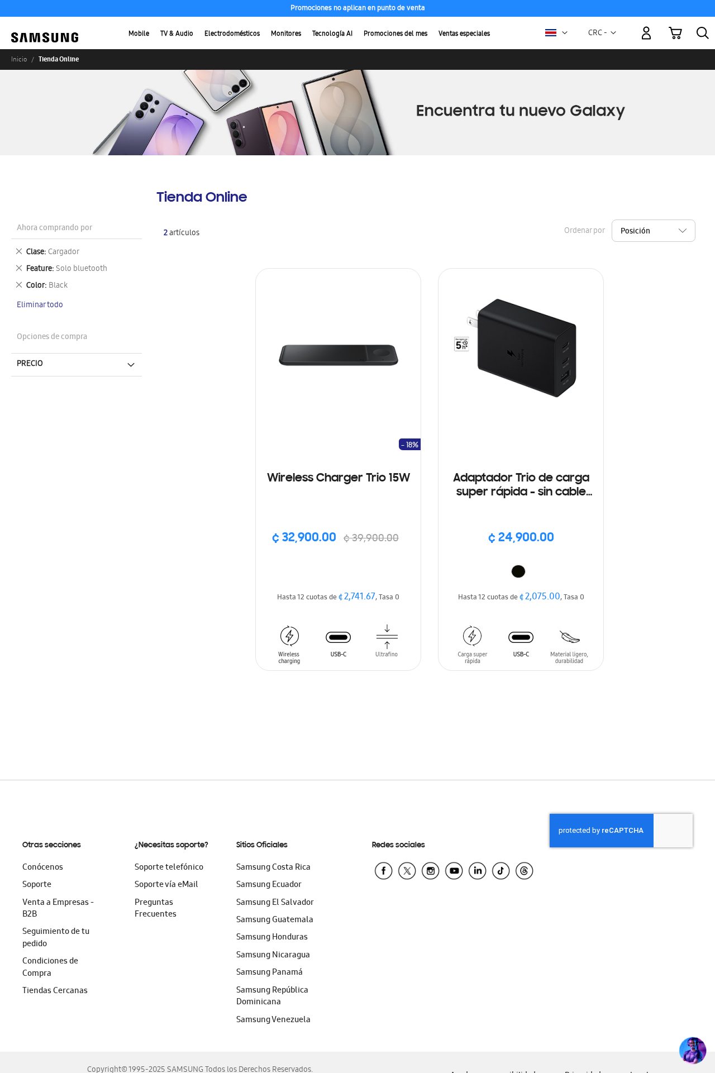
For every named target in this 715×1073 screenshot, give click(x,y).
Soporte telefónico (169, 868)
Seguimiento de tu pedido (55, 938)
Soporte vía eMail (166, 885)
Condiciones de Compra (50, 967)
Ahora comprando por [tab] (54, 228)
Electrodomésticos (232, 34)
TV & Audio (176, 34)
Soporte (36, 885)
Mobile (138, 34)
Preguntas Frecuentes (156, 909)
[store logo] (44, 26)
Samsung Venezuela (273, 1020)
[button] (565, 33)
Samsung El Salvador (275, 903)
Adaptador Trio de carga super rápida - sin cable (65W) (521, 486)
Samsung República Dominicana (272, 996)
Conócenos (42, 868)
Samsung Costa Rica (273, 868)
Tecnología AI (332, 34)
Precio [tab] (30, 364)
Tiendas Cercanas (55, 991)
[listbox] (521, 573)
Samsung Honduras (272, 938)
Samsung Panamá (269, 973)
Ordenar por (584, 231)
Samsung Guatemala (274, 920)
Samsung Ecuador (269, 885)
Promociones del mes (395, 34)
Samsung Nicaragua (273, 955)
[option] (518, 571)
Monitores (286, 34)
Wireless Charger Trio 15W (338, 479)
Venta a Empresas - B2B (58, 909)
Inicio (19, 59)
